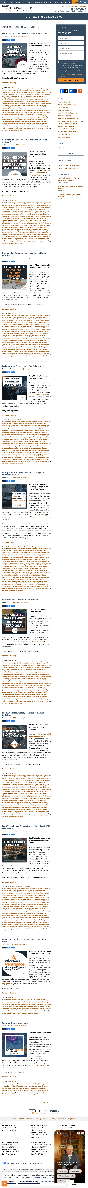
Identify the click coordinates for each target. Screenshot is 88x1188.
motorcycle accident (8, 112)
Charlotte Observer (36, 642)
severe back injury (13, 123)
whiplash (10, 128)
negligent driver (28, 114)
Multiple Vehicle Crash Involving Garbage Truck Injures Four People (24, 473)
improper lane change (26, 107)
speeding (4, 125)
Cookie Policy (26, 1163)
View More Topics (64, 137)
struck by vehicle (30, 125)
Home (3, 2)
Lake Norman (24, 109)
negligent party (38, 114)
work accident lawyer (20, 128)
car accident (36, 90)
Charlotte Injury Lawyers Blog (17, 8)
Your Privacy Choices (14, 1163)
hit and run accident (42, 105)
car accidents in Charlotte (32, 92)
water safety (10, 1094)
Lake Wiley (14, 1086)
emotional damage (31, 101)
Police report (20, 233)
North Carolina (18, 116)
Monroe (41, 110)
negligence (9, 114)
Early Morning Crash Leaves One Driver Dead (23, 366)
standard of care (13, 125)
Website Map (52, 1119)
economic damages (8, 101)
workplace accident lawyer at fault (12, 130)
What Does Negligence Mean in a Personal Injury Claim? (25, 940)
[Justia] (75, 91)
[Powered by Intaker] (73, 1184)
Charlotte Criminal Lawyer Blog (68, 165)
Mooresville (47, 110)
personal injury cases (18, 118)
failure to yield (38, 103)
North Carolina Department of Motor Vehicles (39, 172)
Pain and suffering (41, 116)
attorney (45, 89)
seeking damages (35, 121)
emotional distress (43, 101)
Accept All (10, 1182)
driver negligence (21, 100)
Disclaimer (30, 1119)
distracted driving (32, 98)
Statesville (21, 125)
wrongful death (35, 1094)
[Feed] (80, 91)
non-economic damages (44, 1008)
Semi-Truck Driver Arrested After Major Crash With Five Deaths (26, 827)
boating (15, 1083)
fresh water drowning (36, 1085)
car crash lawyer (46, 92)
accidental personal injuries (29, 89)
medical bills (14, 110)
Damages (18, 98)
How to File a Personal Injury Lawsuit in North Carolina (24, 254)
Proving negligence (40, 119)
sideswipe (22, 123)
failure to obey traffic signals (10, 103)
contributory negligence (24, 1001)
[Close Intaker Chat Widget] (82, 1133)
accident (40, 514)
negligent (27, 1088)
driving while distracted (34, 100)
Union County (33, 127)
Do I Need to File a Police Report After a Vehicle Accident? (24, 140)
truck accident (24, 127)
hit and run (32, 105)
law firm (31, 109)
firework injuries (15, 105)
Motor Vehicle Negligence (31, 547)
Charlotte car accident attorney (24, 94)
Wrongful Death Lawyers (68, 118)
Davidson (24, 98)
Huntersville (5, 107)
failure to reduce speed (26, 103)
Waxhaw (4, 128)
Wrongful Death (65, 110)
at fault (40, 89)
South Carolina (42, 123)
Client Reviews (65, 2)
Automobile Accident (14, 420)
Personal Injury (37, 2)
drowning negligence (14, 1085)
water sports (19, 1094)
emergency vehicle (19, 101)
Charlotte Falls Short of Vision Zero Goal (21, 599)
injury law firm (6, 109)
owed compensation (30, 116)
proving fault (30, 119)
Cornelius (12, 98)
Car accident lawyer (19, 92)
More (84, 2)
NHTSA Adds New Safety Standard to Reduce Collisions (23, 713)
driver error (11, 100)
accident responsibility (13, 89)
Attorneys (26, 2)
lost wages (42, 109)
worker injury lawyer (42, 128)
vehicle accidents (43, 127)
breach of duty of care (25, 90)
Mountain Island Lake (8, 1088)
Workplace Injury (65, 116)
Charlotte (11, 94)
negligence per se (18, 114)
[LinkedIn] (71, 91)
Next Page (46, 1102)
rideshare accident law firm (21, 121)
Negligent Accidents (37, 1088)
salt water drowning (23, 1090)
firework (7, 105)
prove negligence (21, 119)
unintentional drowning (36, 1092)
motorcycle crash (38, 112)
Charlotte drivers (39, 94)
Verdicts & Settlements (51, 2)
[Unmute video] (57, 1133)
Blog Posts (71, 1119)
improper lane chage (21, 1004)
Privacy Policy (70, 74)
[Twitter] (66, 91)
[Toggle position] (78, 1133)
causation (5, 94)
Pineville (13, 119)
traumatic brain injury (13, 127)
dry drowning (25, 1085)
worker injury (31, 128)
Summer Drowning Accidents (15, 1023)
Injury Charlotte (43, 107)
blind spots (15, 90)
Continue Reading (9, 83)
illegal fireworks (15, 107)
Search (70, 153)
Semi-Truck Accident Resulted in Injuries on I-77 (24, 33)
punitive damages (7, 121)
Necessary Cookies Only (29, 1182)
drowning (5, 1085)
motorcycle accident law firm (23, 112)
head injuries (25, 105)
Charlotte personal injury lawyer (17, 96)
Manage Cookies (38, 1163)
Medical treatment (32, 110)
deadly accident (43, 394)
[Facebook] (62, 91)
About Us (18, 2)
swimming (26, 1092)
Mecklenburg (6, 110)
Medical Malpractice (66, 126)
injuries (36, 107)
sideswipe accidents (31, 123)
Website (10, 2)
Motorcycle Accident (66, 129)
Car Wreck (11, 87)
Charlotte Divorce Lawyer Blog (68, 168)
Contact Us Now (71, 80)
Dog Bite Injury (64, 134)
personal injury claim (31, 118)
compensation (32, 96)
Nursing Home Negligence (68, 131)
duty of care (44, 100)
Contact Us (76, 2)
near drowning (20, 1088)
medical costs (22, 110)
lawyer (37, 109)
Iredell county (16, 109)
